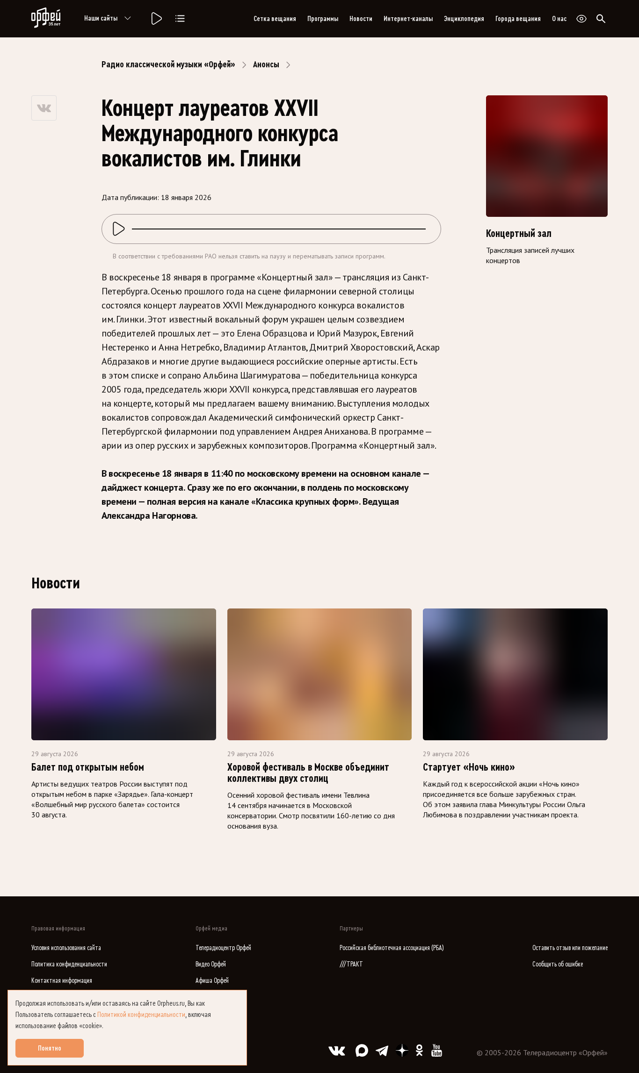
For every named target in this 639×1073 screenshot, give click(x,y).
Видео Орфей (211, 964)
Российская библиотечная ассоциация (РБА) (392, 947)
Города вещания (518, 18)
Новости (360, 18)
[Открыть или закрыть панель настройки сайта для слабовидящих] (581, 18)
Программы (322, 18)
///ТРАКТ (351, 964)
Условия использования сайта (66, 947)
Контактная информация (61, 980)
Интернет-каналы (408, 18)
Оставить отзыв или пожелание (570, 947)
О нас (559, 18)
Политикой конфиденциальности (141, 1014)
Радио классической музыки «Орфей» (168, 64)
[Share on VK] (44, 108)
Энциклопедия (464, 18)
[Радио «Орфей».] (156, 19)
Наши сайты (100, 18)
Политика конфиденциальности (69, 964)
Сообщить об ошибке (557, 964)
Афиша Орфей (212, 980)
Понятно (49, 1048)
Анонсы (266, 64)
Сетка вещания (275, 18)
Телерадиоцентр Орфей (223, 947)
